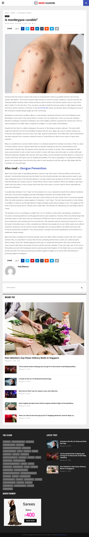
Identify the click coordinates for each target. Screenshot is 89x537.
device (35, 451)
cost (19, 451)
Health (7, 16)
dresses (15, 454)
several (28, 482)
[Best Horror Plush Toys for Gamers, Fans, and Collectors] (11, 394)
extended (22, 457)
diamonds (7, 454)
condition (26, 448)
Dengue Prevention (33, 168)
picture (38, 479)
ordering (7, 476)
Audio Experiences (18, 441)
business (20, 444)
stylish (30, 485)
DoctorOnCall (42, 108)
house (31, 463)
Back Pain (30, 441)
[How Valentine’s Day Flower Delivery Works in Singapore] (44, 328)
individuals (7, 466)
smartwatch (8, 485)
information (18, 466)
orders (15, 476)
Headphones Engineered (11, 463)
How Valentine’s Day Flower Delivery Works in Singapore (32, 358)
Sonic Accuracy (20, 485)
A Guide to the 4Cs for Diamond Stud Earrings (35, 379)
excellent (25, 454)
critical (27, 451)
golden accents (19, 460)
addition (6, 441)
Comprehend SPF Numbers (12, 448)
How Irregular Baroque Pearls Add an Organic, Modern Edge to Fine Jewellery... (46, 403)
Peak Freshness (9, 479)
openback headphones (28, 473)
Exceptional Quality (10, 457)
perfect (19, 479)
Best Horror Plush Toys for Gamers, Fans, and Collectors (38, 391)
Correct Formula (9, 451)
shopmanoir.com (62, 535)
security (20, 482)
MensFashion (8, 470)
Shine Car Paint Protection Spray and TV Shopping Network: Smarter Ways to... (46, 415)
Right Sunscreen (9, 482)
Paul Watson (10, 23)
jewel (27, 466)
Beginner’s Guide (9, 444)
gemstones (7, 460)
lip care (34, 466)
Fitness (31, 457)
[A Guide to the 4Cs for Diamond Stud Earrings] (11, 382)
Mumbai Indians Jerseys (11, 473)
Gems (38, 457)
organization (25, 476)
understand (8, 488)
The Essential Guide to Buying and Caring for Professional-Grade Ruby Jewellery (47, 366)
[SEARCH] (81, 287)
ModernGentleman (21, 470)
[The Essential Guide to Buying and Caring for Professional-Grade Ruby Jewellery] (11, 369)
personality (29, 479)
